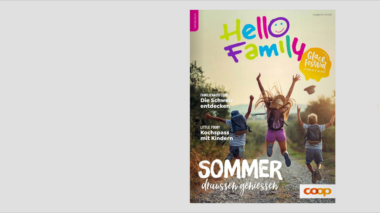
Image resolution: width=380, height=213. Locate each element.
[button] (377, 106)
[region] (190, 106)
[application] (190, 106)
